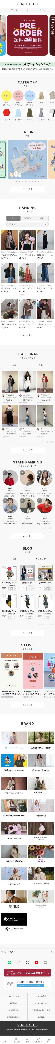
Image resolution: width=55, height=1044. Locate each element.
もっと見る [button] (27, 189)
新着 (14, 365)
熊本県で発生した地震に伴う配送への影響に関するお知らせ (32, 69)
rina (7, 429)
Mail (45, 962)
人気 (41, 365)
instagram (18, 962)
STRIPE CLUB (27, 4)
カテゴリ (41, 10)
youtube (36, 962)
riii (24, 429)
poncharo (26, 395)
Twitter (27, 962)
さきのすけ (10, 395)
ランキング (41, 559)
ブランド (14, 10)
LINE (9, 962)
